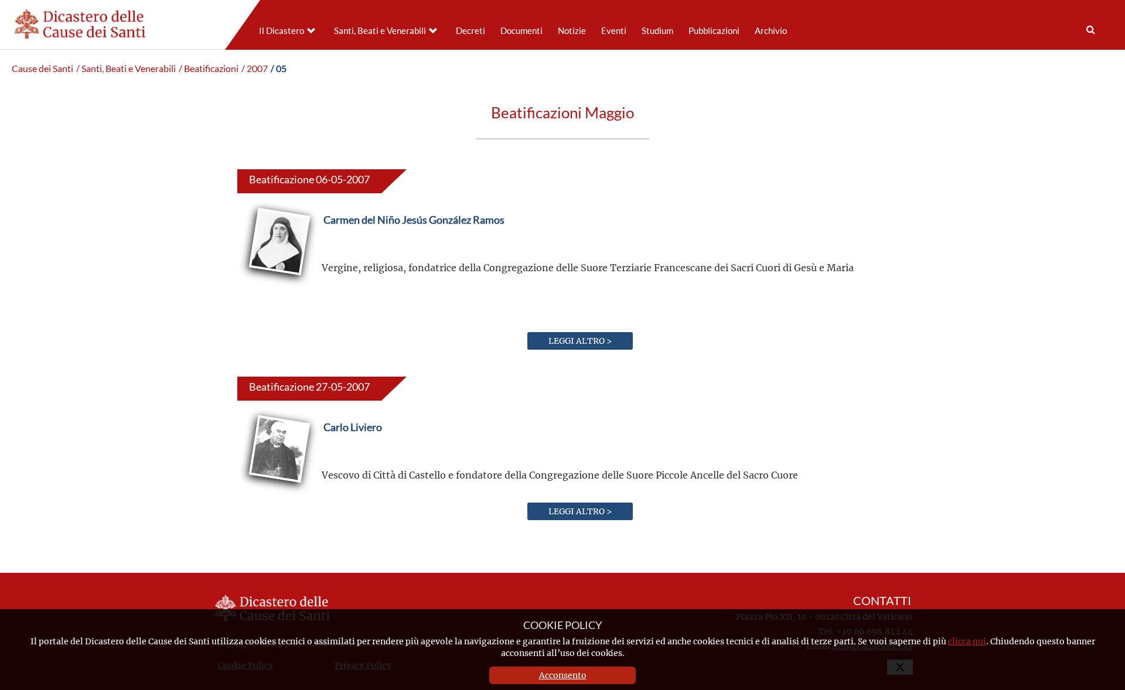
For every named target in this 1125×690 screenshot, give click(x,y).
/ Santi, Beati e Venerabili (126, 68)
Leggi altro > (580, 340)
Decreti (470, 31)
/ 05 (279, 68)
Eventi (613, 31)
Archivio (771, 31)
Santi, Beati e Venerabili (380, 31)
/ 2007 (254, 68)
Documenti (521, 31)
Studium (657, 31)
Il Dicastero (281, 31)
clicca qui (967, 641)
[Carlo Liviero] (353, 455)
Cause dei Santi (42, 68)
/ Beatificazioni (208, 68)
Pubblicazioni (713, 31)
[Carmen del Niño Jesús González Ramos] (414, 247)
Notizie (572, 31)
